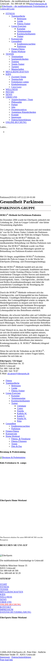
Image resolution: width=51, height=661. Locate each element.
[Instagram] (12, 552)
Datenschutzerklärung (21, 657)
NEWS (3, 599)
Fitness (9, 380)
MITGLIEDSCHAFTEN (11, 592)
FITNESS (4, 587)
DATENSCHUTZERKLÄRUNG (15, 612)
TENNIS (4, 589)
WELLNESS (6, 597)
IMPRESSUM (6, 609)
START (3, 584)
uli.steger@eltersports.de (18, 373)
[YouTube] (7, 552)
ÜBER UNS (5, 602)
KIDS (2, 594)
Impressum (5, 657)
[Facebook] (2, 552)
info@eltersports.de (38, 4)
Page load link (6, 659)
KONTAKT (5, 607)
